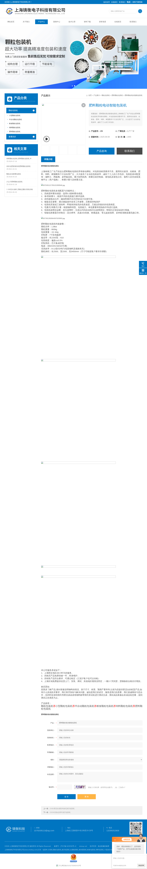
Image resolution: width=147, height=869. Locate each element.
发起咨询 (141, 865)
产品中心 (41, 22)
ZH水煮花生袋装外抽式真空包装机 (62, 808)
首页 (90, 95)
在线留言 (114, 2)
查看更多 (12, 137)
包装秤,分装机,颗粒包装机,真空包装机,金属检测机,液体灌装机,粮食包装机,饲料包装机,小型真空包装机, (79, 850)
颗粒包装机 (13, 110)
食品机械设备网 (103, 846)
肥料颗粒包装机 (14, 131)
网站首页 (10, 22)
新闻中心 (56, 22)
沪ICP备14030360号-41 (68, 846)
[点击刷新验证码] (80, 787)
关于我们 (26, 22)
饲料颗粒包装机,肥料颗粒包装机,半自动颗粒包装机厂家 (19, 158)
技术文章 (72, 22)
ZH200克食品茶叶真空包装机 (60, 812)
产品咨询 (102, 151)
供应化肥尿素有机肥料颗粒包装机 (18, 166)
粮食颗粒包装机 (14, 123)
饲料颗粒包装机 (14, 127)
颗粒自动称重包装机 (13, 174)
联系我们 (122, 2)
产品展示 (96, 95)
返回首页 (106, 2)
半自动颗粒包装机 (15, 119)
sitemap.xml (83, 846)
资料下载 (87, 22)
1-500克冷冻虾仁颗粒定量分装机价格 (19, 189)
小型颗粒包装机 (14, 115)
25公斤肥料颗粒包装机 (14, 182)
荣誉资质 (102, 22)
